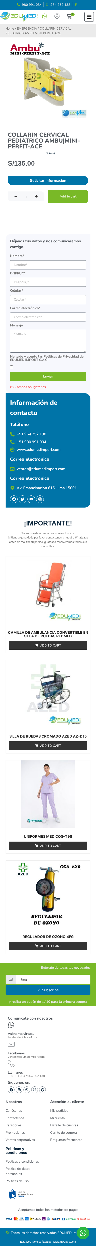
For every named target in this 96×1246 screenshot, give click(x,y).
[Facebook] (11, 1089)
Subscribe (50, 990)
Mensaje (16, 326)
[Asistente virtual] (11, 1024)
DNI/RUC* (17, 274)
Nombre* (17, 256)
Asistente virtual (21, 1033)
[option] (48, 80)
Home (10, 28)
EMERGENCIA (27, 28)
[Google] (42, 1089)
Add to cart (68, 196)
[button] (69, 17)
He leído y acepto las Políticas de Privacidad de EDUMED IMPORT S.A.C (46, 358)
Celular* (16, 291)
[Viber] (34, 1089)
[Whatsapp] (26, 1089)
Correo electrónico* (25, 308)
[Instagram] (19, 1089)
